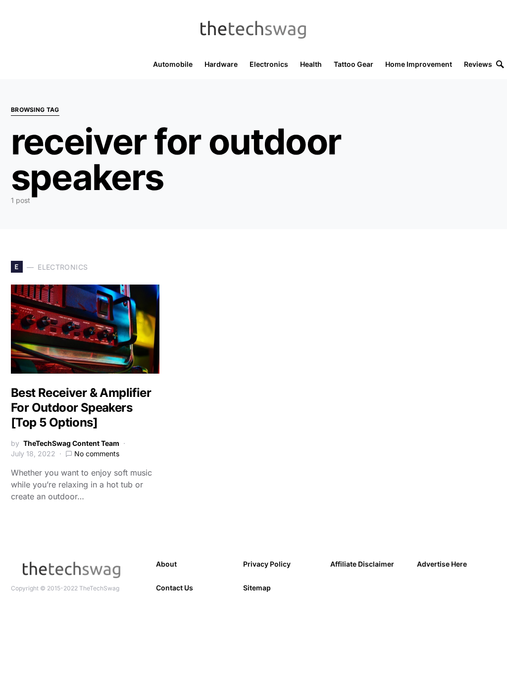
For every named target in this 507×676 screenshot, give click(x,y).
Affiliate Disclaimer (362, 564)
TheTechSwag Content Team (71, 443)
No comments (96, 453)
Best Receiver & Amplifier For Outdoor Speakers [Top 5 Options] (81, 408)
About (166, 564)
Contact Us (174, 587)
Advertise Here (442, 564)
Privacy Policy (267, 564)
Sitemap (257, 587)
